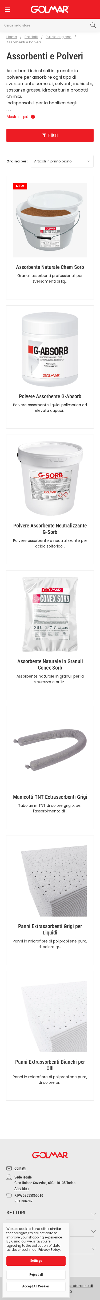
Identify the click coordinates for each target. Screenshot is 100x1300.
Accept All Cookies (36, 1286)
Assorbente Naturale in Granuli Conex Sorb (50, 664)
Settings (36, 1261)
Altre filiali (21, 1188)
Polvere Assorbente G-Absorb (50, 396)
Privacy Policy (49, 1249)
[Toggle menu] (7, 9)
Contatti (20, 1168)
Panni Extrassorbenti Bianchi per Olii (50, 1065)
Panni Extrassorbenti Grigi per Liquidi (50, 929)
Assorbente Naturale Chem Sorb (50, 267)
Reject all (36, 1274)
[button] (50, 135)
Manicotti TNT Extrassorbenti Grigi (50, 797)
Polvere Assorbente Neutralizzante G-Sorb (50, 528)
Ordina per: (16, 161)
